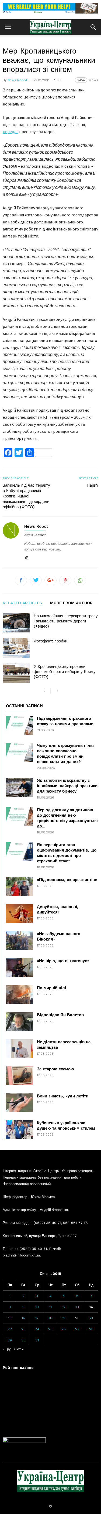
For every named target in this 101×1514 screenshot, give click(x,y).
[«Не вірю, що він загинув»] (19, 967)
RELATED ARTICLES (22, 603)
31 (37, 1340)
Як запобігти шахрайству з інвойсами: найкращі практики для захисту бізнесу (67, 786)
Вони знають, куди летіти (62, 1096)
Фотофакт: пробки (50, 641)
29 (10, 1340)
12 (63, 1307)
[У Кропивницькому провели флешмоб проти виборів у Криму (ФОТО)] (16, 673)
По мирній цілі (51, 987)
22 (10, 1329)
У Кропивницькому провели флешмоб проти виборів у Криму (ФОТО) (65, 671)
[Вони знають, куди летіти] (19, 1102)
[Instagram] (26, 558)
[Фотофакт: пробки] (16, 648)
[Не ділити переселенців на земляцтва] (19, 1048)
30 (23, 1340)
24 (37, 1329)
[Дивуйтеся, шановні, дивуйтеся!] (19, 913)
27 (77, 1329)
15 (10, 1318)
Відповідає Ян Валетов (60, 1014)
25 (50, 1329)
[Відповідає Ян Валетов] (19, 1021)
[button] (93, 27)
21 (91, 1318)
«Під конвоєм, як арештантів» (67, 879)
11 (50, 1307)
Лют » (18, 1349)
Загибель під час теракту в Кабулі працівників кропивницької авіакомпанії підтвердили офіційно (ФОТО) (26, 496)
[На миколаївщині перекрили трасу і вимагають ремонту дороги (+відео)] (16, 622)
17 (37, 1318)
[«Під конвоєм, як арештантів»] (19, 886)
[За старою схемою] (19, 1075)
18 (50, 1318)
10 (37, 1307)
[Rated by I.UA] (24, 1442)
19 (63, 1318)
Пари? (92, 485)
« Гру (7, 1349)
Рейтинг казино (18, 1367)
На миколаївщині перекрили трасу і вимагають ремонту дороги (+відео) (66, 621)
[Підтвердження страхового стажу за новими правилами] (19, 725)
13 (77, 1307)
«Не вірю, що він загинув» (63, 960)
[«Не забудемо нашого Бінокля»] (19, 940)
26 (63, 1329)
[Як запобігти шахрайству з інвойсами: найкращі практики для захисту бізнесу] (19, 787)
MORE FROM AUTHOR (71, 603)
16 (23, 1318)
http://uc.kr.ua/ (35, 535)
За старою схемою (55, 1069)
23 (23, 1329)
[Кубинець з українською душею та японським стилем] (19, 1129)
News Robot (17, 80)
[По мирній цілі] (19, 994)
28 (91, 1329)
